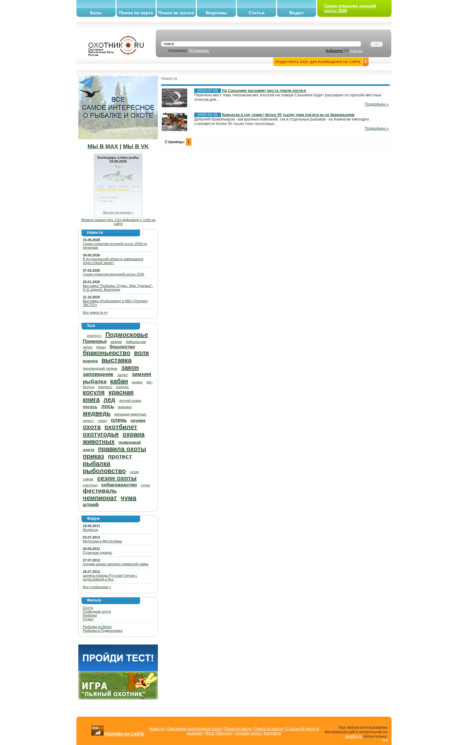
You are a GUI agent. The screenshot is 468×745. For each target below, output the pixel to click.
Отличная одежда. (97, 552)
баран (101, 347)
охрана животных (114, 438)
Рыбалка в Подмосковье (103, 630)
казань (137, 382)
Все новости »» (95, 312)
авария (116, 342)
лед (109, 399)
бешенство (122, 346)
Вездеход (90, 530)
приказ (93, 456)
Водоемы (216, 12)
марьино (125, 407)
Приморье (95, 341)
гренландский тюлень (100, 368)
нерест (88, 420)
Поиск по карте (136, 12)
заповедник (98, 374)
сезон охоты (117, 478)
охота (92, 426)
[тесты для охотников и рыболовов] (118, 670)
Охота (88, 607)
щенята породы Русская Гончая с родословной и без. (110, 577)
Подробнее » (377, 104)
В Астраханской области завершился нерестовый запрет (113, 261)
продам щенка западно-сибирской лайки (115, 564)
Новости (156, 729)
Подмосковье (126, 334)
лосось (90, 406)
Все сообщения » (97, 587)
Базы (96, 12)
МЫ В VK (136, 146)
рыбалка (96, 463)
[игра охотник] (118, 698)
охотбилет (120, 426)
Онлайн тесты (248, 733)
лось (107, 406)
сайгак (88, 479)
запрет (122, 375)
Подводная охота (97, 611)
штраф (91, 504)
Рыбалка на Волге (97, 627)
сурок (145, 485)
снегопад (90, 485)
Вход (384, 740)
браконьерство (106, 352)
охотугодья (101, 434)
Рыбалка (90, 615)
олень (119, 420)
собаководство (119, 484)
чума (128, 497)
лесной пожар (130, 400)
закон (130, 367)
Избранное (334, 50)
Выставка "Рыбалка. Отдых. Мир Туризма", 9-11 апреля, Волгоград (118, 287)
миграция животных (130, 414)
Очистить (356, 50)
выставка (116, 360)
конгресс (105, 387)
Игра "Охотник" (218, 733)
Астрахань (199, 50)
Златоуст (94, 336)
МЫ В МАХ (103, 146)
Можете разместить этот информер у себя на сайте (118, 222)
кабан (119, 381)
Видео (296, 12)
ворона (90, 361)
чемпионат (100, 497)
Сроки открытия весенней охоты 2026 (113, 274)
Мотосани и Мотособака (102, 541)
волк (141, 352)
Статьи (257, 12)
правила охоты (122, 448)
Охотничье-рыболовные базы (194, 729)
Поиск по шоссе (176, 12)
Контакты (272, 733)
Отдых (88, 619)
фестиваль (100, 490)
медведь (96, 413)
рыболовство (104, 470)
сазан (134, 472)
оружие (138, 420)
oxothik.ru (353, 736)
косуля (94, 392)
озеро (102, 420)
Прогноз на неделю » (118, 212)
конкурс (122, 387)
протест (120, 456)
